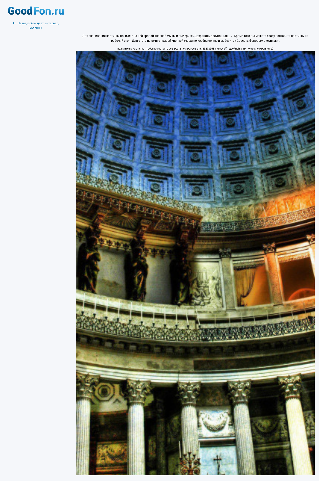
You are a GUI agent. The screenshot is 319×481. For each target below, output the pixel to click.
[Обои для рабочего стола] (36, 14)
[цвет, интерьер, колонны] (195, 474)
